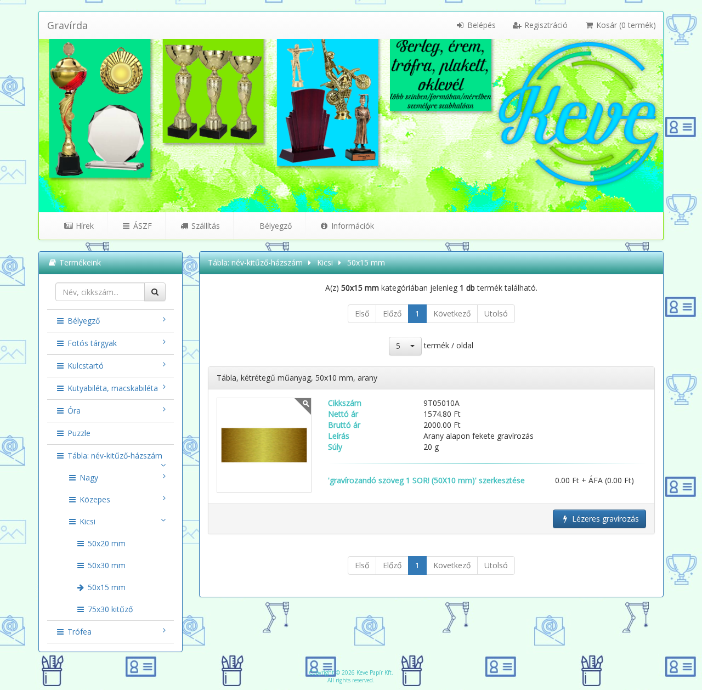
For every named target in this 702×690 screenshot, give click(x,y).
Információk (351, 225)
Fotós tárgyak (91, 343)
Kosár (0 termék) (625, 25)
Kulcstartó (84, 365)
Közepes (93, 499)
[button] (405, 346)
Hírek (83, 225)
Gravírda (67, 25)
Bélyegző (274, 225)
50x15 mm (106, 587)
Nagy (87, 477)
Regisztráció (545, 25)
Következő (452, 313)
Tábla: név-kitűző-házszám (113, 455)
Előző (392, 313)
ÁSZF (141, 225)
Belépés (480, 25)
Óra (73, 410)
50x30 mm (106, 565)
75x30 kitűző (109, 609)
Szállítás (204, 225)
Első (362, 313)
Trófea (78, 631)
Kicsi (86, 521)
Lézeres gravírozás (604, 518)
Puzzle (77, 433)
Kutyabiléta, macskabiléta (111, 388)
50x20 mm (106, 543)
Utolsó (496, 313)
